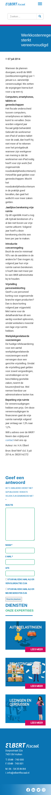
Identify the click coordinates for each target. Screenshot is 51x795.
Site (7, 568)
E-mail (9, 556)
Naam (8, 545)
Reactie (9, 505)
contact (9, 440)
